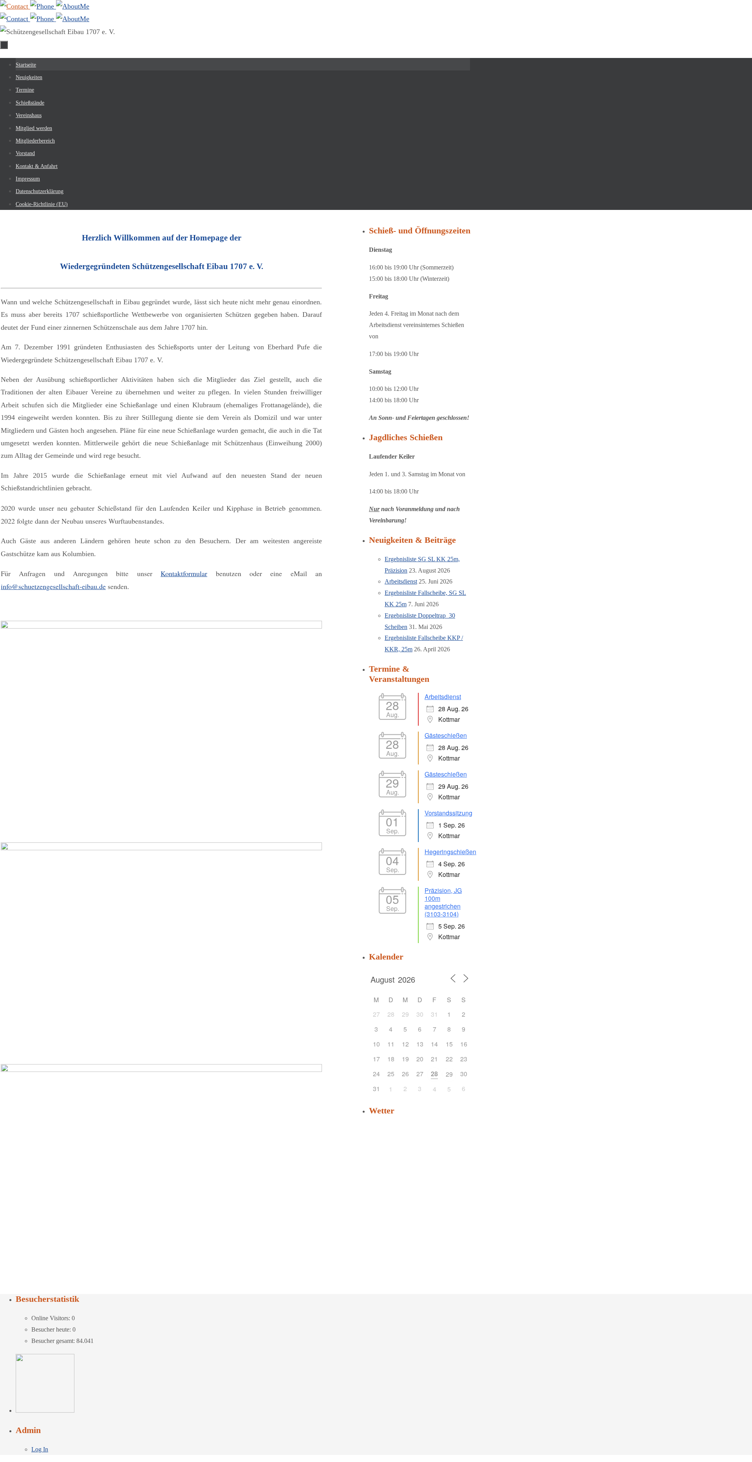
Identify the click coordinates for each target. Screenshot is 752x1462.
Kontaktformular (184, 573)
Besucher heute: (51, 1329)
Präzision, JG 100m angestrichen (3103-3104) (443, 902)
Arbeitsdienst (401, 581)
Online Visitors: (51, 1318)
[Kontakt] (15, 6)
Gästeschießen (446, 735)
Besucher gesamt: (53, 1340)
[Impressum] (72, 6)
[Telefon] (43, 6)
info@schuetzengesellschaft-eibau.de (53, 586)
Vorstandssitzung (448, 812)
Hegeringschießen (450, 851)
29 (449, 1074)
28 (434, 1073)
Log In (39, 1449)
